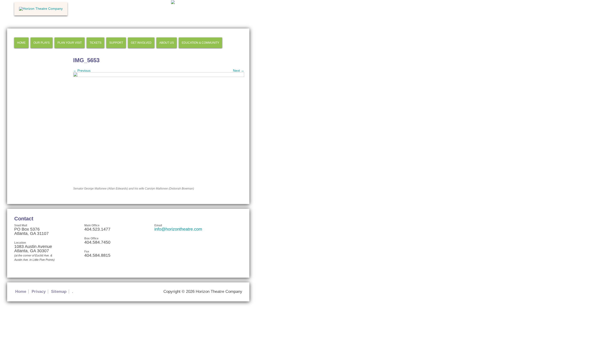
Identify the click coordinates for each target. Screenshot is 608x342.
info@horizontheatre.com (178, 229)
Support (116, 42)
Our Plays (41, 42)
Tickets (95, 42)
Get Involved (141, 42)
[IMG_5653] (158, 76)
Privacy (39, 292)
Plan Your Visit (69, 42)
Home (21, 42)
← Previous (81, 70)
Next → (238, 70)
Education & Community (200, 42)
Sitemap (58, 292)
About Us (166, 42)
